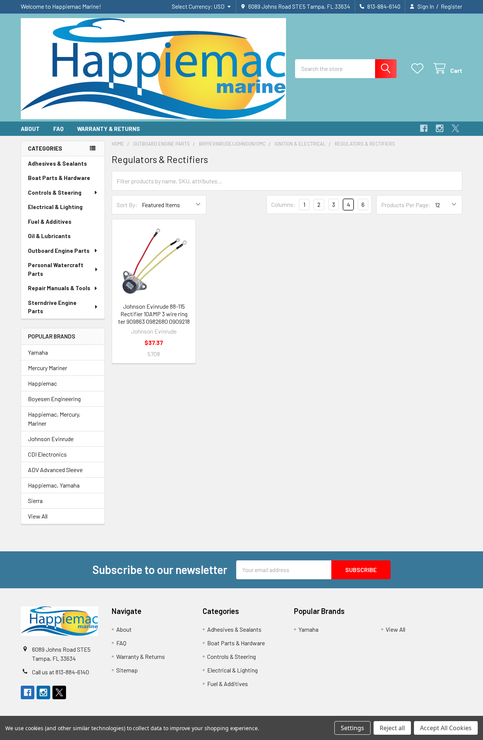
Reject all (392, 728)
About (30, 128)
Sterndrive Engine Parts (52, 307)
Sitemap (127, 670)
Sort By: (127, 204)
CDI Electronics (47, 454)
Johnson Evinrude (51, 438)
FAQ (58, 128)
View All (38, 516)
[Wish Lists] (419, 68)
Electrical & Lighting (55, 206)
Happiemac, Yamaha (54, 485)
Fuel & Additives (49, 221)
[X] (455, 128)
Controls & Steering (55, 192)
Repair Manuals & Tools (59, 288)
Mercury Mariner (47, 367)
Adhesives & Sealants (57, 163)
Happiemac (42, 383)
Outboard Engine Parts (58, 250)
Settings (352, 728)
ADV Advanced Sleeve (55, 469)
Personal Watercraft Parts (55, 269)
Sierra (35, 500)
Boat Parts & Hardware (59, 177)
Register (451, 6)
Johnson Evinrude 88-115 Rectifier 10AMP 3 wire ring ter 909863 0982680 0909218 (154, 314)
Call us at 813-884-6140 (60, 671)
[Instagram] (439, 128)
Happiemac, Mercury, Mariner (54, 419)
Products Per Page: (406, 204)
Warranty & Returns (108, 128)
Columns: (283, 204)
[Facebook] (424, 128)
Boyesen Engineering (54, 398)
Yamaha (38, 352)
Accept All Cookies (446, 728)
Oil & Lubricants (49, 235)
